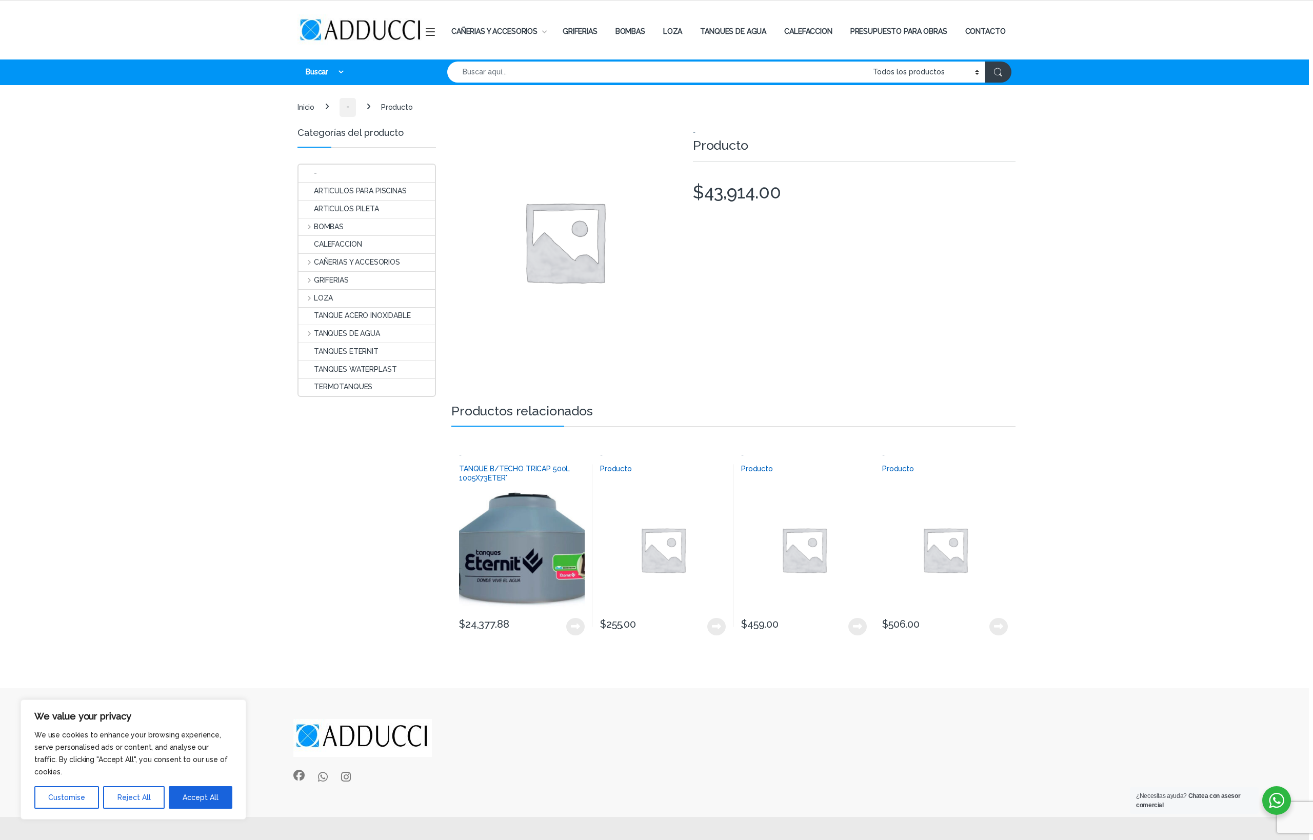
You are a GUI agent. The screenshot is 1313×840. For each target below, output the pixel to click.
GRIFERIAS (580, 31)
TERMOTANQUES (343, 387)
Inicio (305, 107)
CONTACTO (985, 31)
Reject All (134, 797)
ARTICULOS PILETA (346, 209)
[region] (133, 759)
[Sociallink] (299, 775)
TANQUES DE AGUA (733, 31)
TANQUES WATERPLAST (355, 369)
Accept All (200, 797)
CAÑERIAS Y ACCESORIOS (494, 31)
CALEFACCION (808, 31)
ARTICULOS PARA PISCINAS (360, 191)
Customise (66, 797)
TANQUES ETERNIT (346, 351)
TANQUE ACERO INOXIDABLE (362, 315)
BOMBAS (630, 31)
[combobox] (657, 72)
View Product (571, 626)
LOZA (672, 31)
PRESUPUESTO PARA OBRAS (898, 31)
